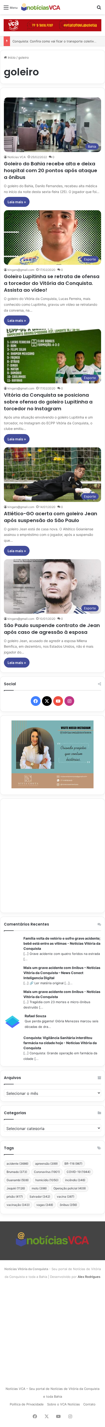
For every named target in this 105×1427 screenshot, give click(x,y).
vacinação (18, 1205)
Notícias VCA (17, 157)
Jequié (16, 1188)
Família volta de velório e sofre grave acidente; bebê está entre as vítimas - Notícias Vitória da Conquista (61, 943)
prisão (15, 1196)
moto (39, 1188)
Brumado (17, 1172)
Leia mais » (17, 202)
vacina (65, 1196)
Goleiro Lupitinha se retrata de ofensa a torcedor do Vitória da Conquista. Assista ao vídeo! (51, 283)
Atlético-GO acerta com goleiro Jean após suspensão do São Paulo (50, 517)
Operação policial (69, 1188)
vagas (44, 1205)
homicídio (46, 1180)
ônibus (68, 1205)
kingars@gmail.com (21, 270)
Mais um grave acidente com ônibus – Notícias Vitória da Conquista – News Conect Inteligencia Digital (61, 973)
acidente (17, 1163)
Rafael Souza (35, 1016)
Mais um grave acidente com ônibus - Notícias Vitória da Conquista (61, 994)
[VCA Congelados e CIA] (52, 25)
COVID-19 (78, 1172)
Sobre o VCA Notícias (63, 1404)
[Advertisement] (52, 856)
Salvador (40, 1196)
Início (11, 57)
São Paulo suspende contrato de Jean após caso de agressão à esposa (52, 629)
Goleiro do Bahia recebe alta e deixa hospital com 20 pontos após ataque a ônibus (50, 170)
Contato (89, 1404)
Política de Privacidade (27, 1404)
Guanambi (18, 1180)
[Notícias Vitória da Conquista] (40, 7)
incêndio (75, 1180)
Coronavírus (47, 1172)
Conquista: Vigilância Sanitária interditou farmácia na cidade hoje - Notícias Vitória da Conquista (60, 1043)
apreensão (46, 1163)
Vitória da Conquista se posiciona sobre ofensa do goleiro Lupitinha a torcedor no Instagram (48, 402)
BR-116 (73, 1163)
